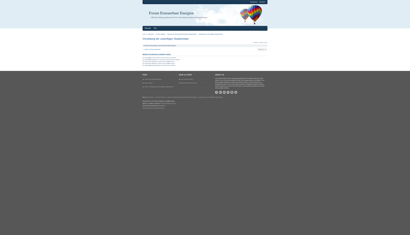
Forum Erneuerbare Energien (171, 12)
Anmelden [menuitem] (262, 2)
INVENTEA (163, 103)
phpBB (152, 101)
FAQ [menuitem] (155, 28)
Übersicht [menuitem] (148, 28)
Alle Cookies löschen (187, 79)
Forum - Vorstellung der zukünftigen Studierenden (158, 87)
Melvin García (172, 103)
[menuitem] (146, 108)
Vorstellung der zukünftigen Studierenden (166, 38)
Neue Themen (148, 83)
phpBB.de (163, 106)
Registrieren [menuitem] (253, 2)
